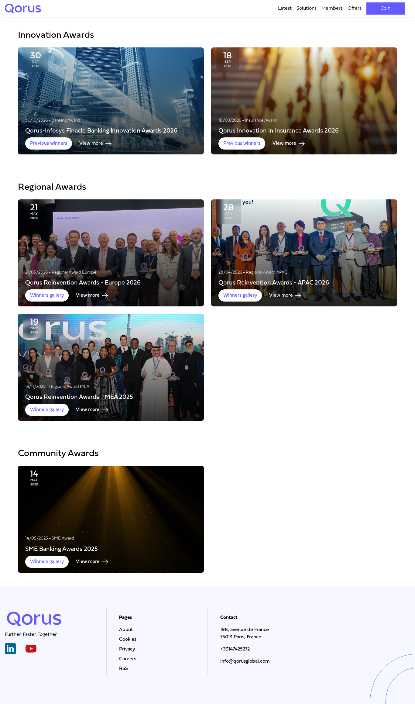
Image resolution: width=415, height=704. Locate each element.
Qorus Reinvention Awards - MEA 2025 (79, 397)
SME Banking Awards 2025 (61, 548)
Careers (127, 659)
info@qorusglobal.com (244, 661)
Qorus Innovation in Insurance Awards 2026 (278, 131)
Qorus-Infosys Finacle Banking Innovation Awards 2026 (101, 131)
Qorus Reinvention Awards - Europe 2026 (83, 283)
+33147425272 (235, 649)
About (126, 629)
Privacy (127, 649)
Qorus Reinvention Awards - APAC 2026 (273, 283)
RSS (123, 668)
